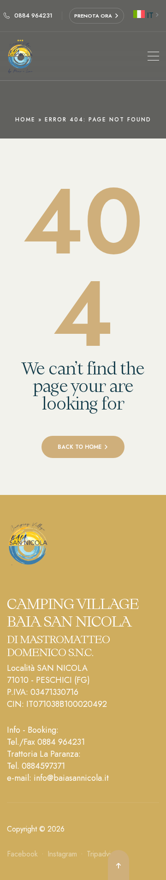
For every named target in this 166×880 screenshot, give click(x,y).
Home (25, 119)
